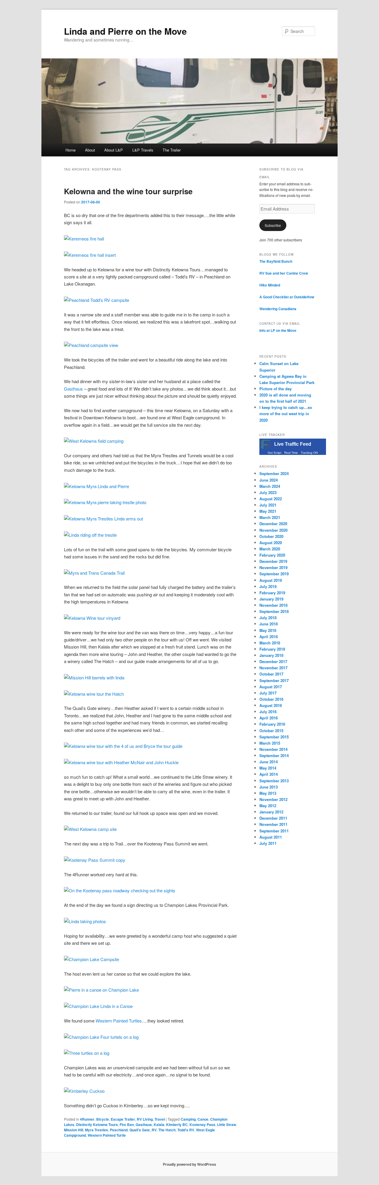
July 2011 (268, 843)
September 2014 (274, 755)
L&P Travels (142, 150)
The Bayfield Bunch (275, 261)
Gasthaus (73, 389)
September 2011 (274, 831)
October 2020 (271, 536)
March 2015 (269, 743)
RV (154, 1130)
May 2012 (267, 805)
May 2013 (267, 793)
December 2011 (273, 818)
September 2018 (274, 611)
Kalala (159, 1124)
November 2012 (273, 799)
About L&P (113, 150)
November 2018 (273, 605)
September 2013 (274, 780)
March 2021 (269, 517)
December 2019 (273, 561)
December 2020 (273, 523)
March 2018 (269, 643)
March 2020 (269, 549)
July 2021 (268, 505)
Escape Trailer (123, 1119)
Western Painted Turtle (107, 1135)
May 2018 (267, 630)
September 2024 (274, 473)
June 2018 (268, 624)
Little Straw (226, 1124)
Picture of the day (275, 388)
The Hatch (167, 1130)
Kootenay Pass (202, 1124)
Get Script (274, 452)
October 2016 (271, 699)
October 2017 (271, 674)
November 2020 (273, 530)
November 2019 (273, 567)
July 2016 (268, 711)
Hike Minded (269, 285)
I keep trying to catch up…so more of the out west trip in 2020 (285, 413)
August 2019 (270, 580)
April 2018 (268, 636)
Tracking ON (309, 452)
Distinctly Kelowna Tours (97, 1124)
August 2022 (270, 498)
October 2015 (271, 730)
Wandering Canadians (277, 308)
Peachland (119, 1130)
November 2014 (273, 749)
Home (70, 150)
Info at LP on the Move (277, 330)
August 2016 (270, 705)
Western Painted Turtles (119, 1020)
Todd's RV (185, 1130)
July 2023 (268, 492)
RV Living (145, 1119)
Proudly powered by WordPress (189, 1164)
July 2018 (268, 617)
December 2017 (273, 661)
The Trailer (172, 150)
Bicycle (102, 1119)
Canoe (202, 1119)
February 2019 (272, 592)
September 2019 (274, 573)
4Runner (87, 1119)
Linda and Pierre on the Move (125, 31)
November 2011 (273, 824)
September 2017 (274, 680)
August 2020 (270, 542)
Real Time (291, 452)
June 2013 (268, 787)
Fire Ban (127, 1124)
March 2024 (269, 486)
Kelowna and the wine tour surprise (128, 191)
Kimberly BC (177, 1124)
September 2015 (274, 737)
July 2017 (268, 693)
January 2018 (271, 655)
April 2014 (268, 774)
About (90, 150)
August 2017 (270, 686)
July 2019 (268, 586)
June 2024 (268, 480)
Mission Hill (73, 1130)
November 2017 (273, 667)
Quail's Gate (139, 1130)
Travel (160, 1119)
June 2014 (268, 761)
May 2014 (267, 768)
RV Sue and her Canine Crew (283, 273)
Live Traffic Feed (292, 444)
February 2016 (272, 724)
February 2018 (272, 649)
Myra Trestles (96, 1130)
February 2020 (272, 555)
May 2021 (267, 511)
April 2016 (268, 718)
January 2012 (271, 812)
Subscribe (273, 225)
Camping (188, 1119)
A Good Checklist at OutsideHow (286, 297)
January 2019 (271, 599)
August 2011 (270, 837)
